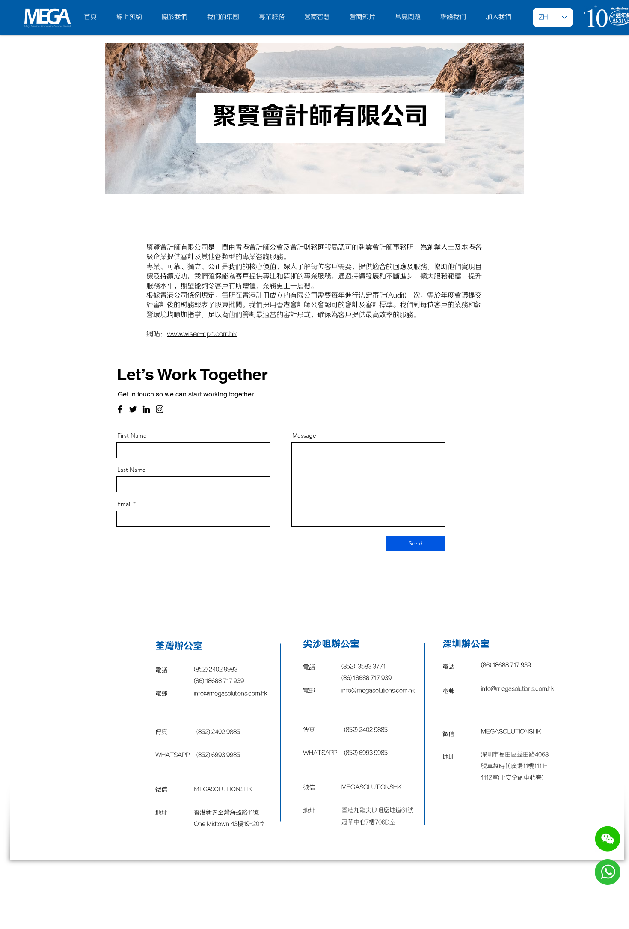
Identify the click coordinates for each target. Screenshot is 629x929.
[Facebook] (120, 409)
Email (124, 504)
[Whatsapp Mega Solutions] (607, 872)
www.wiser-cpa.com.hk (202, 334)
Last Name (131, 470)
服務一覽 (245, 895)
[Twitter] (133, 409)
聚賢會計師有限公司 (320, 117)
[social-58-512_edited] (607, 839)
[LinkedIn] (146, 409)
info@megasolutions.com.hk (378, 690)
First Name (132, 435)
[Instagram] (159, 409)
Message (304, 435)
